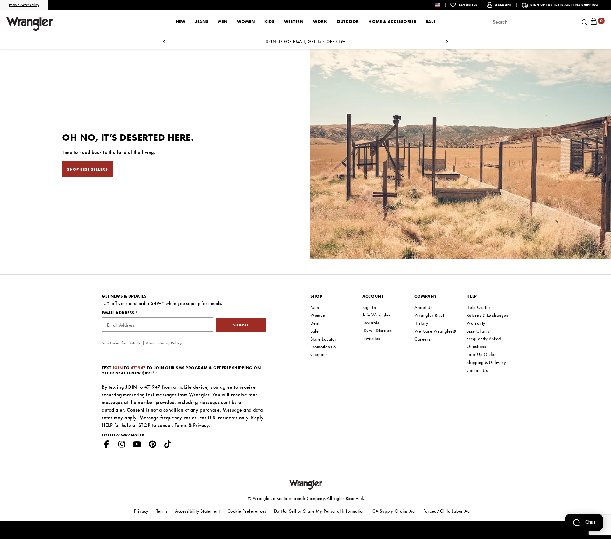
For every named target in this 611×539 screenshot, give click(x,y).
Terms (181, 425)
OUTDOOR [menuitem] (348, 21)
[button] (442, 5)
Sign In (369, 307)
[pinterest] (152, 445)
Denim (316, 323)
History (421, 323)
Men (314, 307)
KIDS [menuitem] (269, 21)
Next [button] (447, 43)
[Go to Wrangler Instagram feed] (122, 445)
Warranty (476, 323)
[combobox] (540, 22)
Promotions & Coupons (323, 350)
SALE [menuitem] (431, 21)
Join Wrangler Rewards (376, 318)
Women (318, 315)
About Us (423, 307)
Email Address (118, 313)
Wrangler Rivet (429, 315)
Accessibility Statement (197, 511)
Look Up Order (481, 354)
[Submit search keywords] (584, 22)
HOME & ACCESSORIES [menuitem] (392, 21)
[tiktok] (167, 445)
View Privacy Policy (164, 343)
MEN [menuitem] (223, 21)
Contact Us (477, 370)
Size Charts (478, 331)
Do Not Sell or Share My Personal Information (319, 511)
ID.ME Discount (377, 330)
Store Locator (323, 339)
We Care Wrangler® (435, 331)
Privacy (201, 425)
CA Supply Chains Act (394, 511)
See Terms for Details (121, 343)
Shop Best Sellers (87, 169)
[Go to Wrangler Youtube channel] (137, 445)
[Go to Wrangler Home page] (305, 484)
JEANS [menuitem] (201, 21)
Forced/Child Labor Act (447, 511)
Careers (422, 339)
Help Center (478, 307)
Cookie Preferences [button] (247, 511)
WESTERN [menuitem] (294, 21)
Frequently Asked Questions (484, 342)
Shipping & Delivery (486, 362)
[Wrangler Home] (29, 24)
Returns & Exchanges (487, 315)
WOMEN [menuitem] (246, 21)
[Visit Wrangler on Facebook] (106, 445)
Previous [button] (164, 43)
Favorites (371, 338)
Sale (314, 331)
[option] (305, 41)
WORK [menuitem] (320, 21)
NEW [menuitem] (181, 21)
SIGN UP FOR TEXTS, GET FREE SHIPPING (564, 5)
